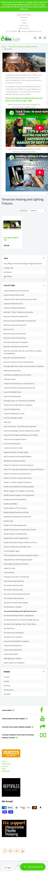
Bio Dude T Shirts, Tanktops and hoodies (18, 312)
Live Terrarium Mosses (12, 444)
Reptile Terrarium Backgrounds (15, 525)
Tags (6, 258)
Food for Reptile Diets (12, 409)
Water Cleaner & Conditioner (14, 663)
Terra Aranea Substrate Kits (14, 581)
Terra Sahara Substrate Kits (14, 598)
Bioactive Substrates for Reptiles (16, 342)
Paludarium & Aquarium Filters (14, 461)
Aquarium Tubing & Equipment (14, 308)
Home (4, 46)
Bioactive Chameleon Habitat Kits (16, 316)
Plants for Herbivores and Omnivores (17, 474)
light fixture (8, 276)
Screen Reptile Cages (12, 551)
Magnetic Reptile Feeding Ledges (16, 452)
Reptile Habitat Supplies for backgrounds (19, 495)
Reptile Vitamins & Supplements (15, 534)
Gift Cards (7, 422)
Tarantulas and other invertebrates (16, 577)
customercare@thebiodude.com (31, 31)
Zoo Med (7, 694)
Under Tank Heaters (11, 654)
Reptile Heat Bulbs (10, 504)
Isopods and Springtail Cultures (15, 439)
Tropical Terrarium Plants (13, 650)
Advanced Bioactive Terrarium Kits (16, 291)
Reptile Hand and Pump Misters (15, 499)
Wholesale (5, 771)
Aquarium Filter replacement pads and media (20, 299)
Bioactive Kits (9, 329)
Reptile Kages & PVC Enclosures (15, 508)
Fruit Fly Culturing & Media (13, 418)
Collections (9, 285)
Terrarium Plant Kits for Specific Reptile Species (21, 620)
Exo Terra (7, 685)
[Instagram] (16, 850)
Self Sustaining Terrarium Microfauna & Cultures (21, 555)
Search (4, 761)
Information (24, 17)
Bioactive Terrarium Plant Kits (14, 358)
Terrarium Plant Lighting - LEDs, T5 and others (20, 624)
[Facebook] (4, 850)
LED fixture (7, 272)
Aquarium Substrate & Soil (13, 303)
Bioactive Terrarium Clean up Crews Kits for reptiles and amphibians (23, 352)
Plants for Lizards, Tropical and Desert (18, 478)
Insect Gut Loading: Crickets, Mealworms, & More (22, 431)
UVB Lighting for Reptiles (13, 658)
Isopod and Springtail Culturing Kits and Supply (21, 435)
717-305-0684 (12, 31)
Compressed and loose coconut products (19, 383)
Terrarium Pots (9, 628)
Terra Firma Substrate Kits (13, 590)
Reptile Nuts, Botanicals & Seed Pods (17, 517)
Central (6, 681)
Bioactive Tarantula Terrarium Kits (16, 346)
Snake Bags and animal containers (16, 564)
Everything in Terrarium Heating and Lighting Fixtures (23, 263)
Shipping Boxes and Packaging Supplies (18, 560)
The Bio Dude (8, 690)
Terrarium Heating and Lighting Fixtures (23, 46)
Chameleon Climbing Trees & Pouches (17, 375)
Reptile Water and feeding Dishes (16, 538)
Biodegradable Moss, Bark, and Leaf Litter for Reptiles (24, 366)
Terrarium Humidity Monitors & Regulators (19, 615)
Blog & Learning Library (24, 15)
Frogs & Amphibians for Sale (14, 413)
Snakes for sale (9, 568)
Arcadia (6, 677)
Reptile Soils (8, 521)
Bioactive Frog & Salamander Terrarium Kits (20, 321)
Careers (24, 23)
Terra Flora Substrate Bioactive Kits (17, 594)
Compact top (8, 268)
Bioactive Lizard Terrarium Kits (15, 334)
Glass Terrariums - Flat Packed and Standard (20, 426)
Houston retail (24, 26)
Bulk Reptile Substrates (12, 370)
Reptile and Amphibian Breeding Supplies (19, 486)
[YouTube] (22, 850)
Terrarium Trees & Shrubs (13, 637)
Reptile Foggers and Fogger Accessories (19, 491)
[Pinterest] (10, 850)
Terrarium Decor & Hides (13, 607)
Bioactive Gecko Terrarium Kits (15, 325)
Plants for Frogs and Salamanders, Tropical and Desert (24, 469)
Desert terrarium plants (12, 396)
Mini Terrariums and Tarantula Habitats (17, 456)
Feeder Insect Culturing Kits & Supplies (18, 405)
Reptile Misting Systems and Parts (16, 512)
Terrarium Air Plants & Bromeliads (16, 602)
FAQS (4, 769)
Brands (7, 672)
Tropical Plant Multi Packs (13, 645)
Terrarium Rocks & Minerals (14, 633)
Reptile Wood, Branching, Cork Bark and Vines (20, 542)
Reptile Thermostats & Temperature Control (20, 529)
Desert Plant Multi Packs (12, 392)
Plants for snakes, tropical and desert (18, 482)
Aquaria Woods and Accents (14, 295)
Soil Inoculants (9, 572)
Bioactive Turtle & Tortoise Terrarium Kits (19, 362)
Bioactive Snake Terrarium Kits (15, 338)
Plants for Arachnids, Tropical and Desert (19, 465)
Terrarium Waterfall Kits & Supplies (16, 641)
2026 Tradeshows (24, 28)
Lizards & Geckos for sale (13, 448)
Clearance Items (10, 379)
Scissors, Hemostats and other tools (17, 547)
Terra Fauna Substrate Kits (13, 585)
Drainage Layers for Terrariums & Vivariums (19, 401)
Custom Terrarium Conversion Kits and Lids (19, 388)
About (24, 20)
